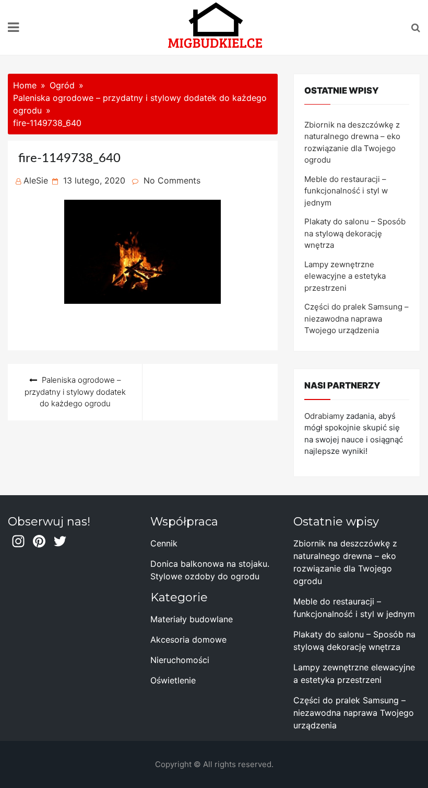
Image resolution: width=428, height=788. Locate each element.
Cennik (163, 543)
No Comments (172, 180)
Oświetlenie (173, 680)
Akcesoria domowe (188, 639)
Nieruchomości (179, 660)
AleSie (35, 180)
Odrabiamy (324, 416)
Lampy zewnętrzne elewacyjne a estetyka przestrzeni (345, 276)
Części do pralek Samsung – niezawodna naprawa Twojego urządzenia (356, 318)
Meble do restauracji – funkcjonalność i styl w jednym (346, 191)
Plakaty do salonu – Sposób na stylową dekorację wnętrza (355, 233)
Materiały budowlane (191, 619)
